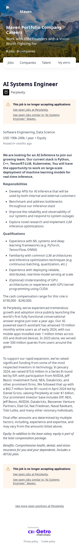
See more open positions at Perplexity (39, 506)
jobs (11, 62)
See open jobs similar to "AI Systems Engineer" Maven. (36, 117)
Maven (26, 11)
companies (28, 62)
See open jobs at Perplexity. (30, 110)
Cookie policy (48, 541)
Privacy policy (31, 541)
